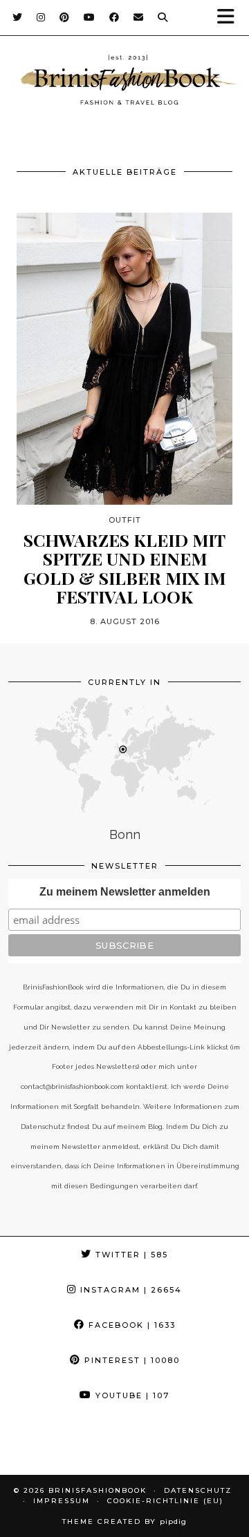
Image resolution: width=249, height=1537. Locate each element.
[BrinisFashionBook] (124, 82)
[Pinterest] (64, 17)
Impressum (61, 1500)
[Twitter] (17, 17)
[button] (230, 17)
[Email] (138, 17)
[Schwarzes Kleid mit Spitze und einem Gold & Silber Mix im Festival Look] (124, 358)
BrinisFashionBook (97, 1490)
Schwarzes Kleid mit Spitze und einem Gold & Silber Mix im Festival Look (124, 568)
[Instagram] (41, 17)
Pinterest (130, 1360)
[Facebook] (114, 17)
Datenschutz (198, 1490)
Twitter (130, 1254)
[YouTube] (89, 17)
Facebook (130, 1325)
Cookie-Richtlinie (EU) (165, 1500)
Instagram (129, 1290)
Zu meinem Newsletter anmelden (124, 892)
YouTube (130, 1395)
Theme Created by (124, 1521)
